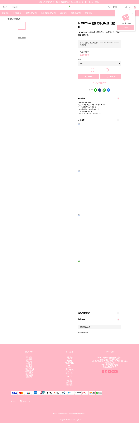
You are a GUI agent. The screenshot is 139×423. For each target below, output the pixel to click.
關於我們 (29, 357)
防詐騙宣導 (29, 375)
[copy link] (108, 90)
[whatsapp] (104, 90)
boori (69, 379)
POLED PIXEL (69, 363)
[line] (95, 90)
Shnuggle (69, 369)
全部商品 (10, 19)
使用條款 (29, 377)
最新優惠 (69, 357)
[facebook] (99, 90)
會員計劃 (29, 363)
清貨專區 (69, 385)
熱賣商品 (17, 19)
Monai (69, 377)
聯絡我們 (29, 367)
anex (69, 367)
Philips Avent (69, 371)
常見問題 (29, 365)
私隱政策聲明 (29, 371)
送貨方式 (29, 361)
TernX (69, 375)
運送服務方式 (29, 369)
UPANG (69, 359)
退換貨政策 (29, 373)
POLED (69, 361)
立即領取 (125, 27)
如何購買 (29, 359)
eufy (69, 365)
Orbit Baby (69, 373)
